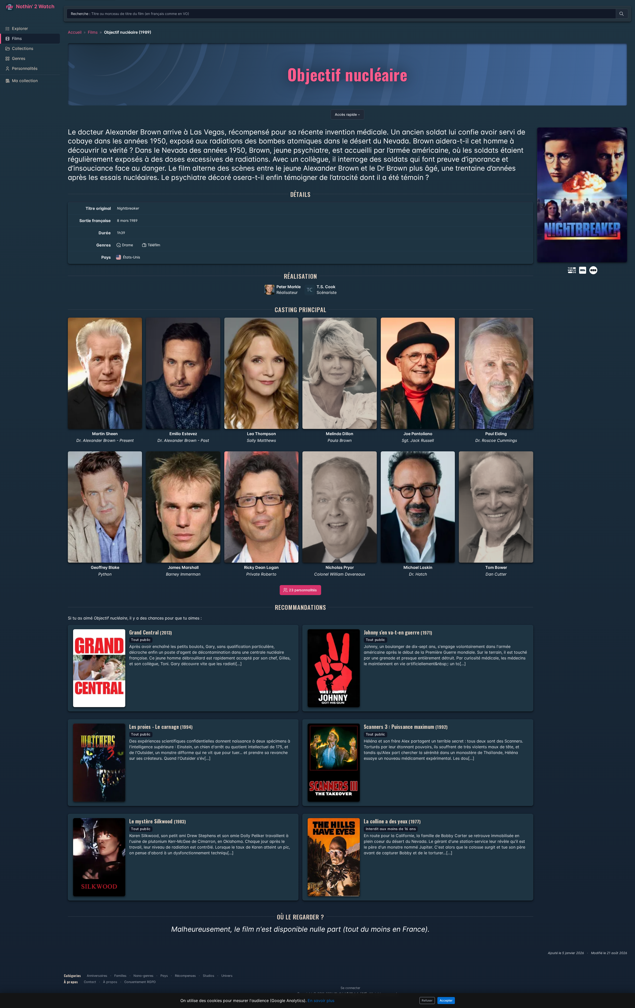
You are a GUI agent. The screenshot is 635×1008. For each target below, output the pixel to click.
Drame (127, 245)
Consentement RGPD (140, 982)
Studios (208, 976)
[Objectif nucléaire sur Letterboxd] (593, 269)
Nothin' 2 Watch (34, 6)
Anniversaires (97, 976)
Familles (120, 976)
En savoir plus (321, 1000)
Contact (90, 982)
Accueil (75, 32)
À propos (110, 982)
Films (93, 32)
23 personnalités (303, 590)
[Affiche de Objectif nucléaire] (582, 194)
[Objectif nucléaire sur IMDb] (583, 269)
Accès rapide (346, 114)
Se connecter (350, 988)
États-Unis (131, 257)
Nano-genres (143, 976)
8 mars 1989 (127, 220)
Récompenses (185, 976)
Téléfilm (154, 245)
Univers (227, 976)
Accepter (446, 1000)
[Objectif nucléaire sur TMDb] (572, 269)
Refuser (427, 1000)
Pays (164, 976)
